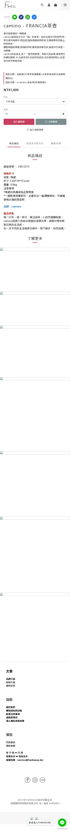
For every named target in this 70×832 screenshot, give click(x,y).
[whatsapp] (27, 17)
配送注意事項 (13, 714)
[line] (14, 17)
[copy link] (34, 17)
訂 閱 (20, 752)
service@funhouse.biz (30, 759)
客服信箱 (10, 759)
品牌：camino (12, 206)
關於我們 (10, 707)
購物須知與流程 (14, 710)
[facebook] (21, 17)
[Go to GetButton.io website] (62, 829)
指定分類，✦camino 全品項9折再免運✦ (25, 82)
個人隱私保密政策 (15, 720)
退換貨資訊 (11, 717)
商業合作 (10, 756)
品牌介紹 (10, 678)
